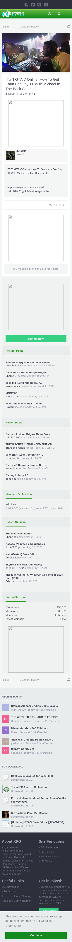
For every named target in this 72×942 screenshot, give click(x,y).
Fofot (63, 618)
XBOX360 (11, 393)
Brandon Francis (15, 447)
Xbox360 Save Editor (19, 533)
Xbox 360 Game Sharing (16, 900)
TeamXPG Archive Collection (29, 787)
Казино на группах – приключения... (29, 362)
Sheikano (11, 536)
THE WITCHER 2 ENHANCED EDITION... (30, 444)
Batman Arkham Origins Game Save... (29, 434)
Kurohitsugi (12, 557)
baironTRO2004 (15, 567)
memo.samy (13, 386)
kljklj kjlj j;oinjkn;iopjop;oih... (24, 382)
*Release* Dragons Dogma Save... (26, 465)
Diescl (9, 458)
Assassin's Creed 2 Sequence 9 (25, 543)
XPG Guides (9, 891)
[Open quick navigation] (68, 27)
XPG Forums (46, 851)
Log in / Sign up (49, 14)
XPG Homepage (48, 847)
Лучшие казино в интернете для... (27, 372)
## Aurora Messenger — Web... (25, 403)
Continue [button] (36, 935)
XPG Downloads (48, 856)
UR (5, 708)
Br (5, 719)
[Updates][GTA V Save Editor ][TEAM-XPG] (37, 822)
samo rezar (12, 396)
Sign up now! (36, 338)
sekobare (11, 504)
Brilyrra (10, 581)
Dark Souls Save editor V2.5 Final (32, 775)
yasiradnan (12, 468)
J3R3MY (11, 94)
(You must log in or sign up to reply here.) (36, 268)
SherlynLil (11, 375)
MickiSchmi (12, 365)
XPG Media (45, 861)
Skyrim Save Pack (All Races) (24, 564)
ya (5, 741)
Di (6, 730)
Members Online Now (19, 494)
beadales (11, 478)
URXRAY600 (13, 437)
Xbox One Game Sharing (16, 896)
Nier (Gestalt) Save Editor (21, 554)
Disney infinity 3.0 (17, 475)
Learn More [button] (13, 925)
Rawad (10, 406)
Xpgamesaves (10, 847)
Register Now (49, 910)
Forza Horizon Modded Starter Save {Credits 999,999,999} (38, 800)
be (5, 751)
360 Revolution (10, 886)
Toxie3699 (12, 547)
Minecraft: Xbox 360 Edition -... (25, 454)
